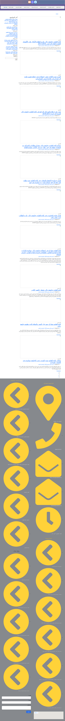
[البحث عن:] (11, 58)
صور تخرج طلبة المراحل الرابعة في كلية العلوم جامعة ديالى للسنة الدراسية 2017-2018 (41, 113)
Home (57, 13)
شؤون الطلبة (11, 7)
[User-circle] (32, 2)
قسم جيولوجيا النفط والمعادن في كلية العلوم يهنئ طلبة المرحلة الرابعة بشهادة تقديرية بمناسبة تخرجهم (42, 181)
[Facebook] (35, 2)
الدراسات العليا (26, 7)
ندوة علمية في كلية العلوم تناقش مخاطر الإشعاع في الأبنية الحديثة (11, 28)
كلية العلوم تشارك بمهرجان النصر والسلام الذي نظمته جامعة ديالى (40, 325)
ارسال (29, 711)
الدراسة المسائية (35, 7)
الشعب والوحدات (51, 7)
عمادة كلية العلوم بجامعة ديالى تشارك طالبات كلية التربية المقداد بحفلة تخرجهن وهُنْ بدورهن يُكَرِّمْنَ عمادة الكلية (41, 146)
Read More (59, 50)
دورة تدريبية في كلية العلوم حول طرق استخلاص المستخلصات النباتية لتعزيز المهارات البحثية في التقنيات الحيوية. (11, 35)
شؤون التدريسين (19, 7)
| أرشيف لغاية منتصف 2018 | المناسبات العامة (46, 45)
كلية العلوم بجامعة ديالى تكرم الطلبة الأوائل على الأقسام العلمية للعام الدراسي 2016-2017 (42, 43)
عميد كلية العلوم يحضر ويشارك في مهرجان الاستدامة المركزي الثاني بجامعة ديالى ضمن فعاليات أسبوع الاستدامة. (10, 41)
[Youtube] (29, 2)
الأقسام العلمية (43, 7)
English (5, 7)
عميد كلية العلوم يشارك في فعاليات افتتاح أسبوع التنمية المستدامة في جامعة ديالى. (11, 48)
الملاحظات (29, 705)
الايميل (29, 700)
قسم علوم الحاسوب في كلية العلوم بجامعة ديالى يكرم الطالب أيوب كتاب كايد (40, 216)
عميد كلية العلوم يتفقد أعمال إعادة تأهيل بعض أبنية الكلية (11, 52)
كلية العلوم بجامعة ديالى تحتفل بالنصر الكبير (46, 290)
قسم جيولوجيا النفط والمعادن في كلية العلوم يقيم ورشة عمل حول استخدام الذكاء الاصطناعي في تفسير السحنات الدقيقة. (10, 22)
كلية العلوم (58, 7)
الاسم (29, 695)
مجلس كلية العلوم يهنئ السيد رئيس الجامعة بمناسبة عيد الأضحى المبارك (42, 361)
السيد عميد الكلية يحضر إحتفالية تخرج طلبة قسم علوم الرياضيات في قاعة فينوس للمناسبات (42, 78)
